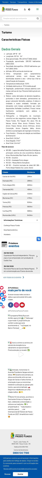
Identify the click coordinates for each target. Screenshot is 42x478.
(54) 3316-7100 (23, 447)
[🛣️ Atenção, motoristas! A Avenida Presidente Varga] (21, 381)
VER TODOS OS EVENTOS (12, 277)
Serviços (13, 2)
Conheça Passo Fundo (12, 225)
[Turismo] (10, 10)
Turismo (6, 25)
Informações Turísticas (13, 220)
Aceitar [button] (20, 474)
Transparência (22, 2)
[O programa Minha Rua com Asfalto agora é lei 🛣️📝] (21, 327)
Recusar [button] (8, 474)
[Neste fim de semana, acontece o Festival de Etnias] (21, 409)
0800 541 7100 (21, 452)
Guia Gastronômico (11, 230)
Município (5, 2)
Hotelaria (7, 234)
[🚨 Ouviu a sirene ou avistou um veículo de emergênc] (21, 354)
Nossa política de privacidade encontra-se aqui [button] (20, 469)
